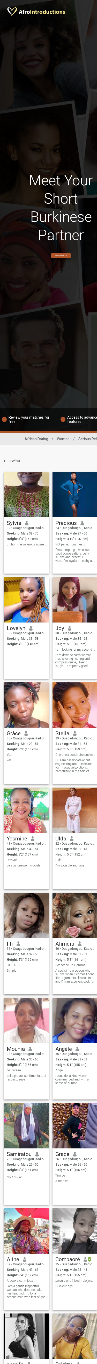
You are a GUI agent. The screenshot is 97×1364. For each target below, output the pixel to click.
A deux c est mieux (20, 1281)
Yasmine (17, 838)
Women (63, 439)
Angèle (63, 1049)
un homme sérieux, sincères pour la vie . (26, 544)
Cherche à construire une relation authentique (75, 755)
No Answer (14, 1177)
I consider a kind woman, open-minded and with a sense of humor (72, 1079)
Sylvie (14, 523)
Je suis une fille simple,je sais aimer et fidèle (75, 1281)
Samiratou (19, 1154)
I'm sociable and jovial (70, 865)
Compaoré (67, 1259)
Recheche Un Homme (70, 965)
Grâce (14, 733)
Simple (11, 970)
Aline (13, 1259)
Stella (62, 733)
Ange (59, 1070)
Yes (9, 755)
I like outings (64, 1286)
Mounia (16, 1049)
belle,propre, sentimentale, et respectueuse (26, 1077)
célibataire (14, 1070)
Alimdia (64, 944)
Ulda (60, 838)
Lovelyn (16, 628)
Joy (59, 628)
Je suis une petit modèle (23, 865)
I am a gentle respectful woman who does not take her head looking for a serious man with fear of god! (26, 1291)
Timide (60, 1175)
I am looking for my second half (75, 649)
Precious (66, 523)
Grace (62, 1154)
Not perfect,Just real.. (70, 544)
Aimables (61, 1181)
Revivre (12, 860)
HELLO (11, 965)
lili (10, 944)
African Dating (36, 439)
